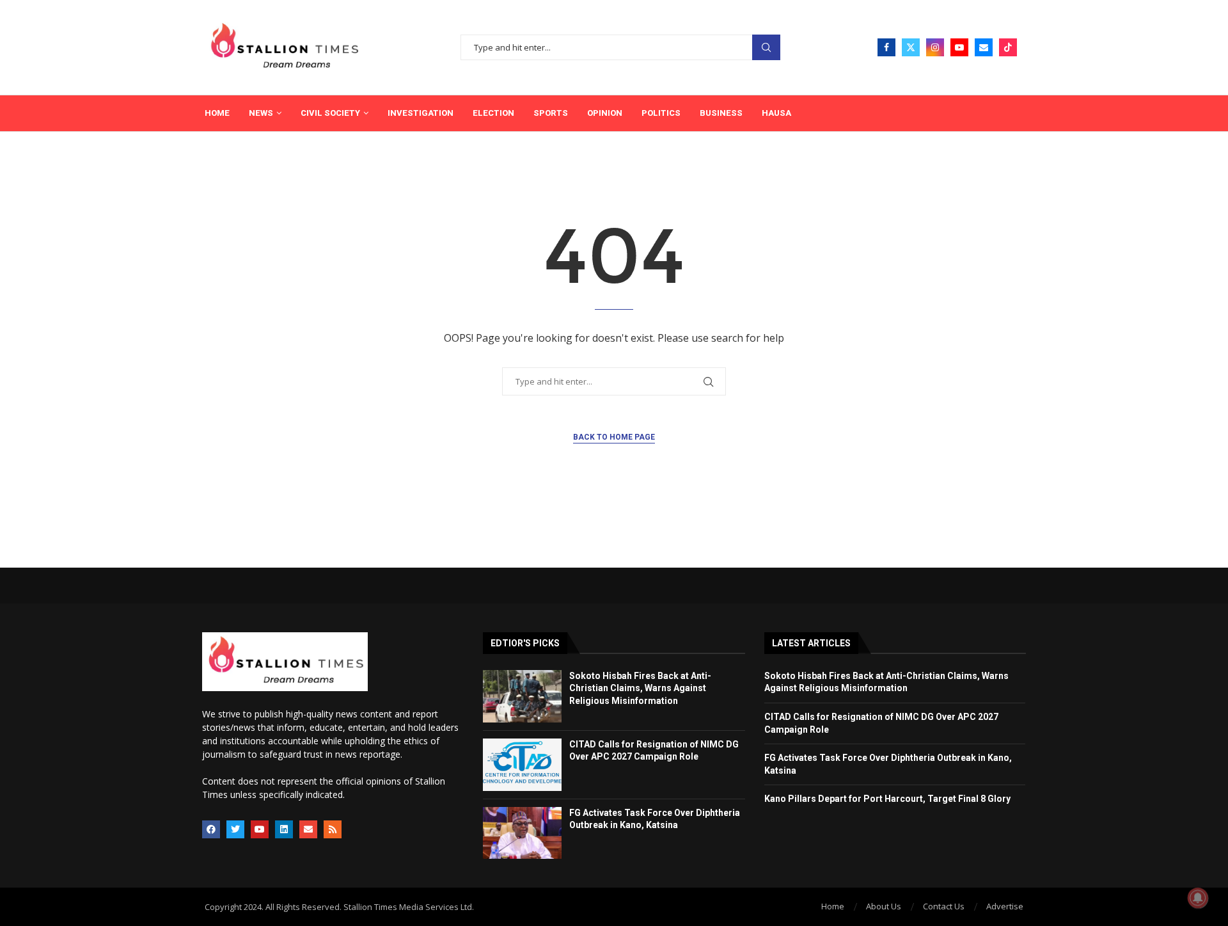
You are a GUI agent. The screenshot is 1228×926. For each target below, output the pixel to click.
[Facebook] (886, 47)
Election (493, 113)
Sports (550, 113)
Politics (661, 113)
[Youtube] (959, 47)
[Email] (984, 47)
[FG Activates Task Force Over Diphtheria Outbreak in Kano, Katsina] (522, 833)
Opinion (604, 113)
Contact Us (943, 906)
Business (721, 113)
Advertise (1004, 906)
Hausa (776, 113)
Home (217, 113)
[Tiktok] (1008, 47)
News (261, 113)
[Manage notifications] (1198, 898)
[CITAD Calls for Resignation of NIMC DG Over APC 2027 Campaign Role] (522, 764)
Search (766, 48)
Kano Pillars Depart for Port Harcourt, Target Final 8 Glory (887, 799)
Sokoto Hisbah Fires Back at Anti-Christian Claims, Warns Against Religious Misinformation (640, 688)
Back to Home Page (614, 437)
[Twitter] (911, 47)
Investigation (420, 113)
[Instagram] (935, 47)
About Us (883, 906)
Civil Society (330, 113)
